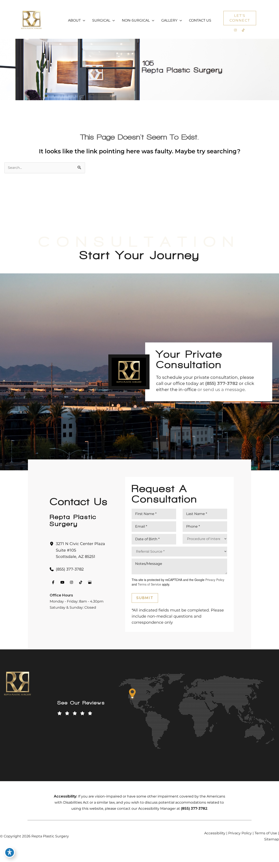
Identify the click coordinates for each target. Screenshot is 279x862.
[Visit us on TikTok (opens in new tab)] (243, 30)
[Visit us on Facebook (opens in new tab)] (53, 582)
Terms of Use (266, 833)
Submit (144, 598)
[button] (83, 20)
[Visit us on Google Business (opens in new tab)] (89, 582)
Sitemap (271, 839)
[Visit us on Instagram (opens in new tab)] (235, 30)
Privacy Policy (214, 579)
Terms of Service (149, 584)
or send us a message (221, 389)
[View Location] (53, 543)
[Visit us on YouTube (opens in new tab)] (62, 582)
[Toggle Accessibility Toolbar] (9, 852)
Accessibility (214, 833)
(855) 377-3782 (221, 383)
